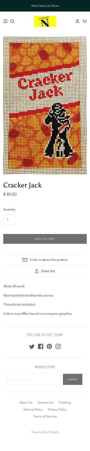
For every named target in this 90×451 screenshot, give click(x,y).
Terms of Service (45, 416)
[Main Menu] (5, 21)
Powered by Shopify (45, 432)
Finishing (65, 402)
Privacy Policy (57, 409)
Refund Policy (33, 409)
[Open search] (12, 21)
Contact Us (45, 402)
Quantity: (9, 209)
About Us (25, 402)
